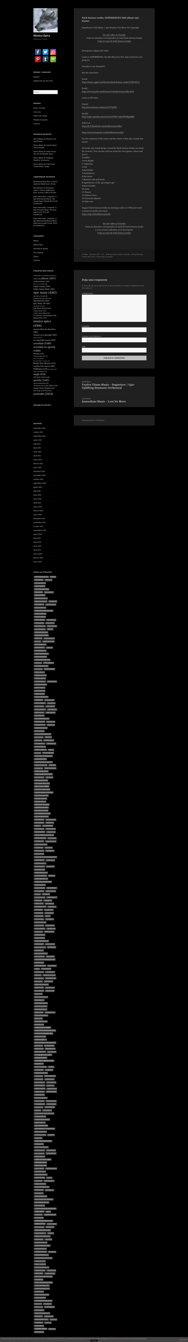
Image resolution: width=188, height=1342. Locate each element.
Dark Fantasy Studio (41, 718)
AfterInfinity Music (49, 275)
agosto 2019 (37, 534)
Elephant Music (40, 759)
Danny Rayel (51, 712)
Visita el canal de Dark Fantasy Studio (114, 41)
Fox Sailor (39, 841)
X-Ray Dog (38, 1322)
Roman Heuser (39, 1156)
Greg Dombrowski (40, 885)
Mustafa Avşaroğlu (40, 1039)
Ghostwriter (50, 866)
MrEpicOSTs (40, 318)
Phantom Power (39, 1088)
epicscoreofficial (51, 819)
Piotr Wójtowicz (39, 1104)
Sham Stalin (49, 1190)
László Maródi (50, 972)
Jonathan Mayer (39, 938)
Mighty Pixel (39, 1012)
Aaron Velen (39, 580)
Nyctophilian (39, 1063)
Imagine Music (52, 897)
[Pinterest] (38, 59)
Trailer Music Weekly (44, 388)
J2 (48, 916)
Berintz (37, 641)
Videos (35, 256)
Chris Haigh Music (41, 666)
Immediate (48, 900)
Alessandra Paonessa (41, 598)
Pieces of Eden (39, 1101)
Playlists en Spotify (40, 120)
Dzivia (51, 749)
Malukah (38, 975)
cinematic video (40, 684)
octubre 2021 (38, 432)
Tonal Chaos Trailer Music (43, 1276)
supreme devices (40, 1233)
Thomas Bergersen (41, 1255)
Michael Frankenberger (41, 997)
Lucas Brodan (39, 972)
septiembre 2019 (39, 530)
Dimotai (48, 737)
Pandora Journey (41, 1073)
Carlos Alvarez (40, 650)
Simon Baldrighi (40, 1196)
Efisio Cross (37, 284)
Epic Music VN (41, 303)
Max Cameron (50, 987)
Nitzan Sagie (51, 1051)
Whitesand (38, 1316)
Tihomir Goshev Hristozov (41, 1267)
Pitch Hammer (50, 1107)
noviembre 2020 (39, 475)
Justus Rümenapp (40, 947)
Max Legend (50, 990)
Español (36, 77)
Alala (37, 279)
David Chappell (39, 721)
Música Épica (41, 35)
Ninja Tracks (37, 337)
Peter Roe (50, 1085)
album (48, 278)
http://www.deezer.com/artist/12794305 (99, 107)
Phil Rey (38, 354)
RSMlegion (40, 369)
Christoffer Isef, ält (40, 675)
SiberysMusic (39, 1193)
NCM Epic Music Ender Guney (45, 1042)
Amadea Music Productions (43, 610)
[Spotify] (53, 59)
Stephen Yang (52, 1224)
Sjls (48, 1211)
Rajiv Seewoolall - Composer (44, 196)
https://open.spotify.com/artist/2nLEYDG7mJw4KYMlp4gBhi (108, 116)
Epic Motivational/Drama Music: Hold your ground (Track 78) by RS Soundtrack (45, 223)
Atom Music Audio (41, 632)
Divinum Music (49, 740)
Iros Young (38, 909)
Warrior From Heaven (42, 1313)
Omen (51, 1066)
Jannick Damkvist (39, 928)
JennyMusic (38, 931)
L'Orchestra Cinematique (44, 315)
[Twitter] (45, 52)
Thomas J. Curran (40, 1261)
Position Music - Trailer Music (44, 1113)
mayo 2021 (37, 452)
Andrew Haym (51, 620)
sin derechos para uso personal (45, 1208)
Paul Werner (38, 1079)
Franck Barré (38, 847)
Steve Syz (50, 1227)
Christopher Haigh (40, 681)
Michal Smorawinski (40, 1009)
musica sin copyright (45, 335)
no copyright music (44, 340)
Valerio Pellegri (39, 1310)
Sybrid (50, 1233)
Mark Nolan (38, 981)
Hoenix (37, 894)
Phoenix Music (39, 1094)
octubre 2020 (38, 479)
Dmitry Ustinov (51, 743)
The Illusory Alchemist (40, 1242)
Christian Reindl (49, 669)
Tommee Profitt (50, 1273)
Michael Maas (39, 1000)
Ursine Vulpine (49, 1307)
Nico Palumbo (49, 1045)
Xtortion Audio (39, 1325)
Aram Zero (52, 626)
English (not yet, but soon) (43, 81)
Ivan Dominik (49, 913)
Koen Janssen (39, 956)
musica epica (42, 1027)
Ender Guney (41, 286)
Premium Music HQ (40, 356)
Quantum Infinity (40, 1122)
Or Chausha (39, 1070)
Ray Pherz (38, 1138)
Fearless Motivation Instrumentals (44, 835)
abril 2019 (37, 550)
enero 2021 (37, 467)
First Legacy (52, 838)
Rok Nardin (51, 1153)
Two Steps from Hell (42, 391)
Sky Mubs (38, 1214)
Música (36, 241)
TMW (53, 385)
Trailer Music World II (42, 1288)
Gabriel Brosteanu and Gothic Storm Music (45, 857)
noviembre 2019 (39, 522)
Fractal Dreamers (50, 841)
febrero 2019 (38, 558)
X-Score (48, 1322)
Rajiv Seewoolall (38, 358)
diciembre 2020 (39, 471)
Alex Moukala (39, 604)
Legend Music (39, 962)
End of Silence (39, 777)
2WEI (53, 577)
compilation (38, 700)
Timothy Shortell (40, 1270)
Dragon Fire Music (40, 749)
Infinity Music (49, 903)
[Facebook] (38, 52)
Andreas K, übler (40, 616)
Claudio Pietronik (39, 690)
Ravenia (51, 1135)
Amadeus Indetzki (40, 613)
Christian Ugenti (39, 672)
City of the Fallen (39, 687)
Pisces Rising (51, 1104)
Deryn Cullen (38, 737)
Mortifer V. (38, 1018)
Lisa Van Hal (52, 965)
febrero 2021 (38, 463)
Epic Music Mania (40, 801)
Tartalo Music (39, 1239)
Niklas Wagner (50, 1048)
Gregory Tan (39, 888)
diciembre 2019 (39, 518)
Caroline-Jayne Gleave (41, 653)
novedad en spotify (44, 1061)
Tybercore (38, 1303)
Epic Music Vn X (39, 306)
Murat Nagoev (39, 1024)
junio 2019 (37, 542)
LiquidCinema (40, 965)
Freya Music (50, 850)
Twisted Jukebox (40, 1297)
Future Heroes (39, 854)
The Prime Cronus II (40, 1248)
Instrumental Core (40, 906)
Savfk (49, 1177)
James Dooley (39, 925)
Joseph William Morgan (41, 941)
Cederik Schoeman (40, 656)
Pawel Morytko (50, 1079)
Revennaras (39, 1144)
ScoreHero (38, 1180)
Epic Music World (42, 308)
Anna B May (50, 623)
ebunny (37, 753)
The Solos (52, 1251)
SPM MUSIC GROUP (41, 377)
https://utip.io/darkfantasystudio (96, 214)
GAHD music (50, 860)
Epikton (50, 822)
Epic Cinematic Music (41, 780)
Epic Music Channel (40, 296)
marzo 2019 (37, 554)
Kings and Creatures (41, 953)
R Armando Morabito (40, 1131)
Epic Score (39, 819)
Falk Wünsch (51, 832)
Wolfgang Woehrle (41, 1319)
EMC (44, 284)
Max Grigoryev (39, 990)
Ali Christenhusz (51, 604)
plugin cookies (183, 1339)
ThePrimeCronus (40, 386)
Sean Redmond (49, 1180)
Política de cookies (40, 116)
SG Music (39, 1190)
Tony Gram (38, 1279)
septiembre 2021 (39, 436)
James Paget (50, 925)
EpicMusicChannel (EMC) (42, 298)
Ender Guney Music (44, 289)
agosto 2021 (37, 440)
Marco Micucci (39, 978)
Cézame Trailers (40, 703)
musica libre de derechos (45, 1030)
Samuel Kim (39, 1177)
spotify (41, 380)
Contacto (36, 124)
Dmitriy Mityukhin (39, 743)
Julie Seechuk (50, 944)
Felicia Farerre (40, 838)
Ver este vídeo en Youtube (114, 35)
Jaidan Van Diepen (40, 922)
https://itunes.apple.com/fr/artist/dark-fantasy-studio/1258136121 (111, 82)
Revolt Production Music (41, 1147)
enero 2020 (37, 515)
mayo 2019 (37, 546)
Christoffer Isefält (40, 678)
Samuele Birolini (41, 1174)
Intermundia (52, 906)
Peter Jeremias (39, 1085)
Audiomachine (41, 281)
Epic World (39, 822)
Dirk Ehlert (38, 740)
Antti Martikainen (40, 626)
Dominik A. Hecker (40, 746)
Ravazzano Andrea (40, 1135)
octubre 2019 (38, 526)
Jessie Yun (49, 931)
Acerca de (37, 112)
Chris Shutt (38, 669)
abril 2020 (37, 503)
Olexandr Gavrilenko (40, 1066)
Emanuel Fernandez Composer (43, 762)
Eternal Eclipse (39, 828)
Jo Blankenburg (39, 935)
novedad (42, 343)
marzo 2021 (37, 460)
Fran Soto (49, 847)
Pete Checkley (51, 1082)
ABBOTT (48, 580)
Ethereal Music (51, 828)
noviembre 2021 (39, 428)
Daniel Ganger (39, 706)
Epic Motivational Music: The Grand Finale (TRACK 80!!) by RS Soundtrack (45, 201)
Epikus (37, 825)
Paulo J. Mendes (50, 1076)
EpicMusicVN (41, 301)
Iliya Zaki (46, 894)
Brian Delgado (40, 644)
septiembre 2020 (39, 483)
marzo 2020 (37, 507)
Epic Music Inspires (40, 798)
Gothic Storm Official (41, 313)
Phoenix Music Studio (41, 1097)
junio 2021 (37, 448)
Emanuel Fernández (41, 765)
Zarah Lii (52, 1329)
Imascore (38, 900)
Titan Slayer (51, 1270)
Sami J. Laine (39, 1168)
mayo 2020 (37, 499)
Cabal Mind (39, 647)
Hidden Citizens (51, 891)
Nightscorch (39, 1048)
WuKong (53, 1319)
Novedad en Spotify (40, 249)
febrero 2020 (38, 511)
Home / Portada (39, 108)
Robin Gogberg (39, 1153)
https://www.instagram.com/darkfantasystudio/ (103, 132)
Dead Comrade (39, 731)
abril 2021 (37, 456)
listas (37, 968)
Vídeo (86, 254)
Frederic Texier (39, 850)
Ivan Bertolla (38, 913)
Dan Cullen (51, 703)
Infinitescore (39, 903)
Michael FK (38, 994)
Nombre (86, 326)
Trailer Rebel (39, 1291)
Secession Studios (40, 371)
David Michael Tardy (41, 728)
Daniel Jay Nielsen (40, 709)
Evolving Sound (39, 832)
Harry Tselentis (39, 891)
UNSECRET (38, 1307)
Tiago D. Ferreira (40, 1264)
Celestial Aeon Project (42, 660)
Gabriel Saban (39, 860)
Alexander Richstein (40, 601)
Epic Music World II (41, 816)
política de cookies (119, 1338)
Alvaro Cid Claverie (40, 607)
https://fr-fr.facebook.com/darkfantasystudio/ (102, 126)
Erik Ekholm (47, 826)
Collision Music (39, 694)
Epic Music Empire (41, 795)
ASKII (50, 629)
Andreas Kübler (39, 620)
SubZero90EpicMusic (41, 383)
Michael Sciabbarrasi (41, 1003)
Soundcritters (39, 1217)
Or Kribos (49, 1070)
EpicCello (49, 777)
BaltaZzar (38, 638)
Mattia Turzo (39, 987)
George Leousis (39, 866)
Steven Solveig (39, 1227)
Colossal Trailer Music (41, 697)
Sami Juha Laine (51, 1168)
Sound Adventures (50, 1214)
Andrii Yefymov (39, 623)
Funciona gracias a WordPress (93, 420)
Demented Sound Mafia (42, 734)
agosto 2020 (37, 487)
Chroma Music (52, 681)
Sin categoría (38, 252)
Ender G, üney (50, 768)
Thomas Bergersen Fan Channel (43, 1258)
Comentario (88, 293)
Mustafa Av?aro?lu (40, 1036)
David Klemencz (40, 724)
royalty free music (44, 366)
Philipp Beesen (52, 1088)
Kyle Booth (50, 956)
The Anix (48, 1239)
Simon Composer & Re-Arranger (43, 1199)
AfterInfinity (38, 275)
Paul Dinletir (38, 1076)
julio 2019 (37, 538)
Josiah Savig (39, 944)
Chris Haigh (48, 663)
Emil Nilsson (38, 768)
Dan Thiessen (39, 715)
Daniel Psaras (52, 709)
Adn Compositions (40, 583)
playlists (37, 1110)
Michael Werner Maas (40, 1006)
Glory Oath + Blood (40, 875)
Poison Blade (47, 1110)
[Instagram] (53, 52)
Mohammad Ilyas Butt (41, 1015)
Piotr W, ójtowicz (51, 1101)
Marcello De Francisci (49, 975)
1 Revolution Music (41, 577)
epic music (45, 292)
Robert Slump (51, 1150)
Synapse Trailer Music (42, 1236)
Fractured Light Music (40, 844)
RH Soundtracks (39, 1150)
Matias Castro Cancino (41, 984)
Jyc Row (51, 947)
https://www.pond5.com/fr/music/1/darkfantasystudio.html (108, 91)
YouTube (36, 260)
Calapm (49, 647)
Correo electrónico (92, 336)
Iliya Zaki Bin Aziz (39, 897)
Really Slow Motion (44, 363)
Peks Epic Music (39, 1082)
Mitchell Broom (50, 1012)
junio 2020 (37, 495)
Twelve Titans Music (41, 1294)
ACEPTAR (94, 1340)
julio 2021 (37, 444)
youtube (43, 394)
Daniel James (50, 706)
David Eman (50, 721)
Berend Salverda (49, 638)
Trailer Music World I (42, 1285)
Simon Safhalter (39, 1205)
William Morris (49, 1316)
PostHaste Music (40, 1116)
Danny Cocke (39, 712)
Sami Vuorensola (40, 1171)
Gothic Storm (39, 311)
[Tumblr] (45, 59)
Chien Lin (38, 663)
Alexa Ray (53, 601)
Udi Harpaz (47, 1303)
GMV (51, 875)
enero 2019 (37, 562)
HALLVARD (51, 888)
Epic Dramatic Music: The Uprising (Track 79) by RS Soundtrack (45, 212)
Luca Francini (46, 968)
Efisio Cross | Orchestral (43, 756)
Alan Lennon (49, 592)
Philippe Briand (39, 1091)
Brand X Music (48, 641)
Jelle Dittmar (51, 928)
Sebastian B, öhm (40, 1184)
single (39, 374)
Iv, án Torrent (49, 909)
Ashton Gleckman (40, 629)
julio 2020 (37, 491)
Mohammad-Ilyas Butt (41, 181)
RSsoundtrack (52, 369)
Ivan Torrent (39, 916)
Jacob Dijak (49, 919)
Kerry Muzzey (39, 950)
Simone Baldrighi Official (41, 1202)
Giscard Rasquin (39, 869)
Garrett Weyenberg (40, 863)
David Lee (51, 724)
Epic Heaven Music (42, 783)
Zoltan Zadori (39, 1332)
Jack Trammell (39, 919)
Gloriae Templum (41, 872)
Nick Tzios (38, 1045)
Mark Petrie (48, 981)
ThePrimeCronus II (40, 1251)
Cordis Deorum (49, 700)
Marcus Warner (50, 978)
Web (83, 347)
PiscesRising (38, 1107)
